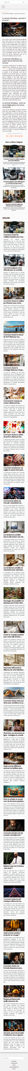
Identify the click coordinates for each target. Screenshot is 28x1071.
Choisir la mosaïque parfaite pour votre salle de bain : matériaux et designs (14, 637)
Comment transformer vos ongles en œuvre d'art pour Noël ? (13, 470)
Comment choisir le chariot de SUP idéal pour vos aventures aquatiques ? (13, 337)
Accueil (2, 12)
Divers (7, 12)
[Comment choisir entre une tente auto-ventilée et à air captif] (14, 693)
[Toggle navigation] (3, 7)
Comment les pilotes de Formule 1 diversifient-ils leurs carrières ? (12, 503)
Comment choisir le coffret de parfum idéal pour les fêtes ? (13, 437)
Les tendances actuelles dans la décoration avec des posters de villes (14, 537)
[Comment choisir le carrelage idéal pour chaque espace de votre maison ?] (14, 360)
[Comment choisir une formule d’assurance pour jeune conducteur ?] (14, 958)
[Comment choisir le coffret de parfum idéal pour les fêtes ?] (14, 427)
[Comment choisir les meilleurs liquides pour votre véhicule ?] (14, 151)
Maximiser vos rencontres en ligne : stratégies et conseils (14, 734)
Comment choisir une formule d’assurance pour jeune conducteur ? (13, 968)
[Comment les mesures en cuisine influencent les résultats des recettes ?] (14, 393)
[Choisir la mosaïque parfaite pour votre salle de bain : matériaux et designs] (14, 627)
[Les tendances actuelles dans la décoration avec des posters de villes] (14, 527)
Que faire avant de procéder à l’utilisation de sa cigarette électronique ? (14, 1035)
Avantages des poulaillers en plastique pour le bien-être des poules (14, 603)
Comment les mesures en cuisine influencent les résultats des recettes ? (13, 403)
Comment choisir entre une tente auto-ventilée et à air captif (14, 703)
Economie (14, 1061)
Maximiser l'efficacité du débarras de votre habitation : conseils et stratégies (14, 670)
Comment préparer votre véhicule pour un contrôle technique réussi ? (14, 182)
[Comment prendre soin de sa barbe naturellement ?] (14, 825)
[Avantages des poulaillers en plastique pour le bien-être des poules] (14, 593)
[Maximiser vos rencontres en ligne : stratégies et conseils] (14, 725)
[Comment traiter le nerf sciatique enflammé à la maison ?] (14, 891)
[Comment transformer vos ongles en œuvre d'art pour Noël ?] (14, 460)
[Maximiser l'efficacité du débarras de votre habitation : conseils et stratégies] (14, 660)
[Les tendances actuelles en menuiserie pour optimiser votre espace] (14, 560)
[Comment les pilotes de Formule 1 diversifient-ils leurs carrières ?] (14, 493)
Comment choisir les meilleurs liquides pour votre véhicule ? (14, 159)
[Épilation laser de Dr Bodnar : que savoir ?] (14, 858)
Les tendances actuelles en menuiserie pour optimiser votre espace (13, 570)
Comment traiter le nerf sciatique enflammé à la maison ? (12, 901)
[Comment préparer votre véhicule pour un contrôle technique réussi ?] (14, 173)
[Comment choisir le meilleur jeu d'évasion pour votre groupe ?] (14, 196)
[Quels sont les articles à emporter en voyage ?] (14, 925)
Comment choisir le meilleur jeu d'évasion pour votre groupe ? (14, 205)
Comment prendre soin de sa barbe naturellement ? (13, 834)
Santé (14, 1065)
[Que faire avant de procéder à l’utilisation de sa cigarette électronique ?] (14, 1025)
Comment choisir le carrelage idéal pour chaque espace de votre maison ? (14, 370)
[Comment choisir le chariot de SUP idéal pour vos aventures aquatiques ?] (14, 327)
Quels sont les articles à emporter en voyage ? (12, 934)
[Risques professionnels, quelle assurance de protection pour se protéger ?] (14, 991)
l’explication (5, 69)
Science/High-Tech (14, 1067)
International (14, 1063)
